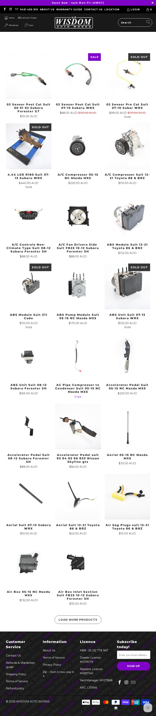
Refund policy (15, 688)
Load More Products (78, 619)
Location (111, 9)
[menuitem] (9, 18)
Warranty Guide (69, 9)
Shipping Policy (16, 674)
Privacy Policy (52, 664)
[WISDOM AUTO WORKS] (74, 22)
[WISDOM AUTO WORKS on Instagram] (10, 9)
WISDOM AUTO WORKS (32, 701)
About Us (47, 9)
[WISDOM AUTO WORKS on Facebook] (4, 9)
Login (135, 9)
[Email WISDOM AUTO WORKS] (16, 9)
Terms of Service (17, 681)
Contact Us (93, 9)
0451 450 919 (29, 9)
